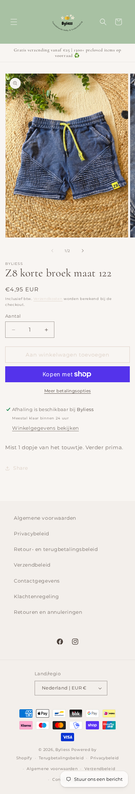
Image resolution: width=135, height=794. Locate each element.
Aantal (13, 316)
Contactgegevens (37, 581)
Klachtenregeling (36, 596)
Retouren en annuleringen (48, 612)
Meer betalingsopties (67, 390)
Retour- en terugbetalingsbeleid (56, 549)
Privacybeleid (31, 533)
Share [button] (20, 468)
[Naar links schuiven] (52, 250)
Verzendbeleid (32, 565)
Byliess (62, 749)
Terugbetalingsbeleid (61, 757)
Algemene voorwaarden (45, 518)
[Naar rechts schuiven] (82, 250)
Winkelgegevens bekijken (45, 428)
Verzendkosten (48, 298)
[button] (13, 22)
